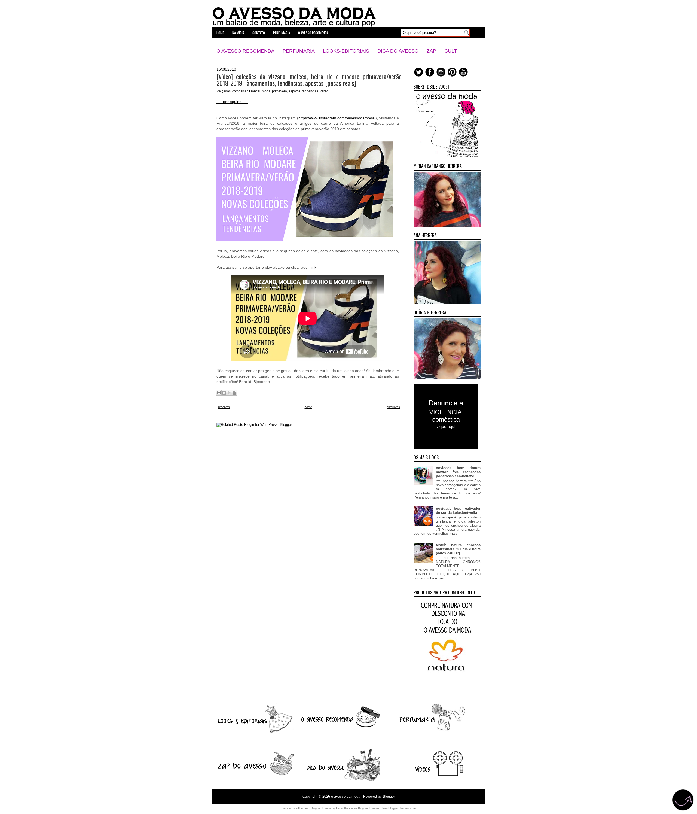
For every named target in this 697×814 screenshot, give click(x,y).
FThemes (302, 808)
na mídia (238, 32)
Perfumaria (299, 51)
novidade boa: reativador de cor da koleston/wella (458, 510)
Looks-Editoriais (346, 51)
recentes (224, 407)
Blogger (389, 796)
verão (324, 91)
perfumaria (281, 32)
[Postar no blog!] (224, 393)
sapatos (294, 91)
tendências (310, 91)
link (313, 267)
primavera (279, 91)
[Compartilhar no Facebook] (234, 393)
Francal (254, 91)
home (220, 32)
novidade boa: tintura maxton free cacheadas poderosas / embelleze (458, 472)
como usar (239, 91)
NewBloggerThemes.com (399, 808)
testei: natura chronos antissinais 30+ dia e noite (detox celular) (458, 549)
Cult (450, 51)
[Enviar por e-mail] (219, 393)
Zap (431, 51)
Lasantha (342, 808)
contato (258, 32)
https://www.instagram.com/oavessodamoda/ (336, 118)
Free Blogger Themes (365, 808)
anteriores (393, 407)
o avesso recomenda (313, 32)
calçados (224, 91)
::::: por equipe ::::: (232, 101)
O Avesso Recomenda (245, 51)
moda (266, 91)
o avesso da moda (345, 796)
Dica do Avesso (397, 51)
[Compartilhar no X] (229, 393)
